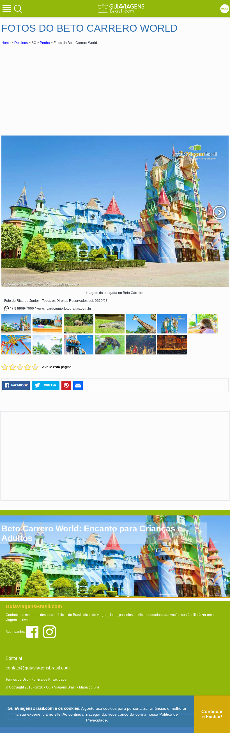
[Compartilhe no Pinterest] (66, 385)
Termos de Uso (17, 679)
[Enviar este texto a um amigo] (78, 385)
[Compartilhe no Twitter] (45, 385)
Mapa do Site (89, 687)
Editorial (14, 658)
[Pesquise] (18, 8)
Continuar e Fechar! (212, 714)
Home (6, 43)
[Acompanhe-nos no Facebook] (34, 631)
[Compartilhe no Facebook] (16, 385)
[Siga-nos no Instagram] (51, 631)
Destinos (21, 43)
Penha (45, 43)
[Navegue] (7, 9)
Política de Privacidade (48, 679)
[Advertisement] (51, 88)
